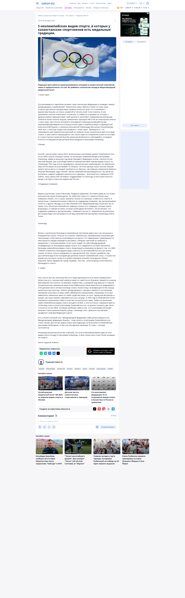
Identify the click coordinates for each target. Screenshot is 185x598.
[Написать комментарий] (77, 421)
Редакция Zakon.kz (82, 16)
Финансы (85, 3)
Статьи (92, 3)
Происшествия (101, 3)
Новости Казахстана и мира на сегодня (51, 16)
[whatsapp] (41, 353)
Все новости (70, 16)
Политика (73, 3)
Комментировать (108, 427)
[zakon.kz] (48, 3)
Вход (114, 415)
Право (109, 3)
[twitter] (58, 353)
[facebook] (49, 353)
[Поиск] (147, 3)
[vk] (54, 353)
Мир (78, 3)
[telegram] (45, 353)
